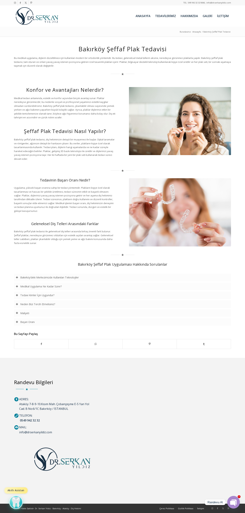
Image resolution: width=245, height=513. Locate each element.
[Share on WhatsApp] (95, 344)
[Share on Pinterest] (150, 344)
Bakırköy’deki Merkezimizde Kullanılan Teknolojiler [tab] (49, 277)
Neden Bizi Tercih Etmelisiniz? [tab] (37, 304)
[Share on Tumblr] (204, 344)
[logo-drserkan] (37, 16)
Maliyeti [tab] (24, 313)
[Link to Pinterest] (31, 2)
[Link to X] (25, 2)
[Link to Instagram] (15, 2)
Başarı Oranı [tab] (27, 322)
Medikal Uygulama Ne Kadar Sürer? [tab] (41, 286)
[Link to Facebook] (20, 2)
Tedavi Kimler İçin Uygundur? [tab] (37, 295)
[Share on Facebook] (41, 344)
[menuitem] (143, 16)
